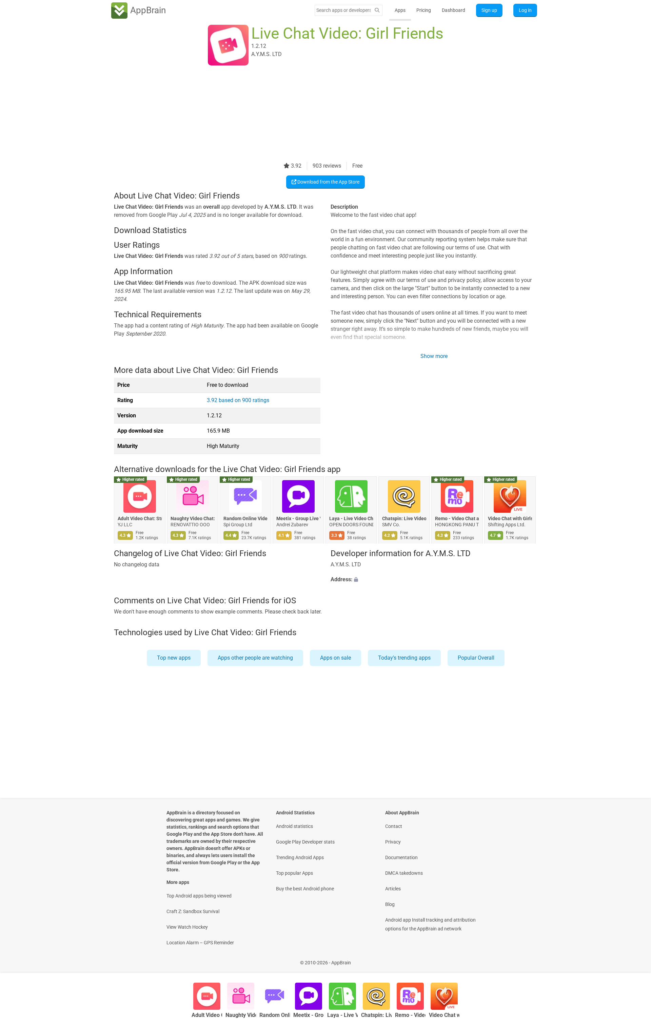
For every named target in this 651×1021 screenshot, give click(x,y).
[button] (434, 580)
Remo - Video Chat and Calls (457, 518)
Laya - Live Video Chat (351, 518)
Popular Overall (476, 658)
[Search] (377, 10)
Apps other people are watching (255, 658)
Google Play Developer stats (305, 842)
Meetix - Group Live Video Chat (298, 518)
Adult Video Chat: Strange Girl (140, 518)
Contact (393, 826)
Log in (525, 10)
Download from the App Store (327, 182)
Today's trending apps (404, 658)
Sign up (489, 10)
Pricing (423, 10)
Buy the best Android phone (305, 888)
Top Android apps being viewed (199, 896)
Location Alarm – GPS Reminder (200, 942)
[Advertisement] (317, 114)
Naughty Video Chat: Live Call (193, 518)
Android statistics (294, 826)
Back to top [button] (634, 959)
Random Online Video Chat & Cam (245, 518)
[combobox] (343, 10)
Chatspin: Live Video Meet (404, 518)
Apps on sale (335, 658)
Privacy (393, 842)
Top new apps (174, 658)
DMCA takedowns (404, 873)
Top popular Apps (294, 873)
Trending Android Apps (300, 857)
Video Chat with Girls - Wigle (510, 518)
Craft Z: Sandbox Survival (192, 911)
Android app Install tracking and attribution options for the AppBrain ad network (430, 924)
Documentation (401, 857)
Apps (400, 10)
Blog (390, 904)
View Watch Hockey (187, 927)
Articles (393, 888)
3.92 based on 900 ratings (238, 400)
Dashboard (453, 10)
